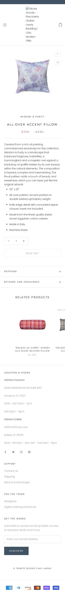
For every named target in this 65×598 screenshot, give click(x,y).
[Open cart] (60, 24)
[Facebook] (5, 452)
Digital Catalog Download (20, 507)
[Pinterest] (29, 452)
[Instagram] (21, 452)
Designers (10, 501)
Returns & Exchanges (17, 482)
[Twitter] (13, 452)
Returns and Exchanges (22, 282)
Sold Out (32, 253)
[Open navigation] (5, 24)
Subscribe (16, 550)
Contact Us (11, 471)
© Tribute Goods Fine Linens (32, 568)
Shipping (10, 271)
